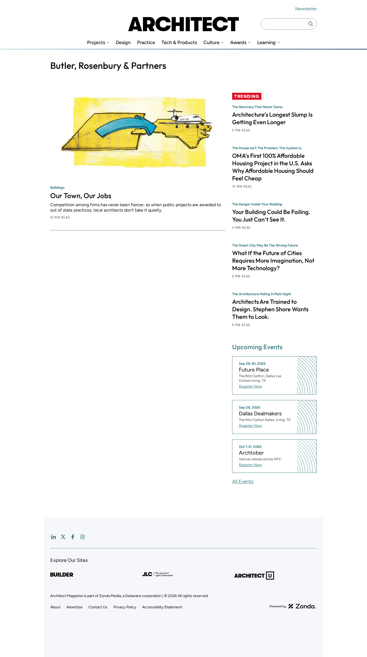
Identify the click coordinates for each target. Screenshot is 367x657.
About (55, 607)
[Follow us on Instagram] (82, 537)
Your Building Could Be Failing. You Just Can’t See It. (271, 215)
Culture (211, 42)
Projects (96, 42)
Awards (238, 42)
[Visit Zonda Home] (293, 606)
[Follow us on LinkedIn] (53, 537)
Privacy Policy (124, 607)
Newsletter (306, 8)
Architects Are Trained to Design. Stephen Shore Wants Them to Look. (270, 309)
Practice (146, 42)
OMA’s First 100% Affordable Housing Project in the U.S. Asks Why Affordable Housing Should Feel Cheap (273, 167)
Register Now (250, 386)
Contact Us (97, 607)
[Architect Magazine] (183, 24)
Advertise (74, 607)
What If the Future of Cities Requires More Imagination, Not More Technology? (273, 260)
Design (123, 42)
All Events (242, 481)
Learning (266, 42)
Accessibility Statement (162, 607)
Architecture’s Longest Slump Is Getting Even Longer (272, 118)
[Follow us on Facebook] (73, 537)
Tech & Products (179, 42)
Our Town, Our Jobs (80, 195)
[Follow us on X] (63, 537)
